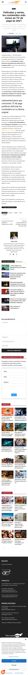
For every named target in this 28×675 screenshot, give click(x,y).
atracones (10, 212)
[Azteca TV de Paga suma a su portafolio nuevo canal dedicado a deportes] (5, 300)
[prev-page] (3, 314)
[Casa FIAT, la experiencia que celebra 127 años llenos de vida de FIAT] (21, 517)
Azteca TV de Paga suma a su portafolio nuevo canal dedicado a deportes (18, 300)
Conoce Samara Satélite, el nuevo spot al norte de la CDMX (7, 434)
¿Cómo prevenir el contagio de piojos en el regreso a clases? (7, 541)
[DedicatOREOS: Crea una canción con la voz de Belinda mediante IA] (21, 412)
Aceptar (14, 661)
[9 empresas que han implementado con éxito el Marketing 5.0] (7, 442)
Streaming (4, 293)
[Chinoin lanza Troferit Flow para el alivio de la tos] (21, 474)
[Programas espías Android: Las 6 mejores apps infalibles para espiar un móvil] (21, 442)
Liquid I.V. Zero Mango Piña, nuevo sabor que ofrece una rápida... (7, 524)
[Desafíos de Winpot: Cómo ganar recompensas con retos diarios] (21, 534)
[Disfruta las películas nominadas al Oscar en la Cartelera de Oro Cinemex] (5, 284)
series (20, 212)
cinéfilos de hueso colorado (14, 622)
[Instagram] (10, 254)
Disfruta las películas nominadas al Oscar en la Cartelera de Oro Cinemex (18, 284)
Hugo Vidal (11, 33)
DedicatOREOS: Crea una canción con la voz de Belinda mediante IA (20, 419)
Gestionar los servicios (14, 656)
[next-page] (5, 314)
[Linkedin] (14, 254)
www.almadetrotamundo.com (9, 619)
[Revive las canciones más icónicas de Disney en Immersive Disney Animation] (5, 275)
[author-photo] (14, 239)
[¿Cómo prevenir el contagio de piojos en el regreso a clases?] (7, 534)
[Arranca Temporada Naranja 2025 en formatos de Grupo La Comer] (7, 412)
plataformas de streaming (9, 130)
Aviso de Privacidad (7, 564)
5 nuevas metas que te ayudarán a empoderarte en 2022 (7, 222)
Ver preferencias (14, 669)
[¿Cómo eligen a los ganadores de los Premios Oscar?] (5, 267)
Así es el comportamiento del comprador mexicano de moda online (20, 223)
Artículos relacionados (8, 261)
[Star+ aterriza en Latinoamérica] (5, 308)
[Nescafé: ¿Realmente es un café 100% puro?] (7, 459)
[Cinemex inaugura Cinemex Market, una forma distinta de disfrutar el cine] (7, 475)
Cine (3, 269)
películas (16, 212)
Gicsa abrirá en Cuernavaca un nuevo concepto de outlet (20, 434)
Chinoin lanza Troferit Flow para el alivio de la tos (20, 481)
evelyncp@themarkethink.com (9, 591)
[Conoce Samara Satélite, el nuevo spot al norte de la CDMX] (7, 427)
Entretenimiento (5, 276)
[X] (17, 254)
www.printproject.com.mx (8, 609)
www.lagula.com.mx (7, 614)
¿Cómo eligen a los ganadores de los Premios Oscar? (18, 267)
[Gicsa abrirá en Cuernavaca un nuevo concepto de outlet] (21, 427)
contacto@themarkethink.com (9, 596)
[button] (25, 639)
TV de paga (4, 214)
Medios (13, 8)
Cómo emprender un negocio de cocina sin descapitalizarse (20, 466)
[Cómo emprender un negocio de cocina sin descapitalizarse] (21, 459)
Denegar (14, 665)
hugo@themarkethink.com (8, 590)
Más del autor (19, 261)
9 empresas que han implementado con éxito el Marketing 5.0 (7, 449)
